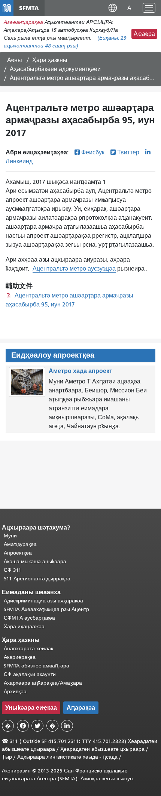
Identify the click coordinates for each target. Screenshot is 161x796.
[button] (113, 7)
